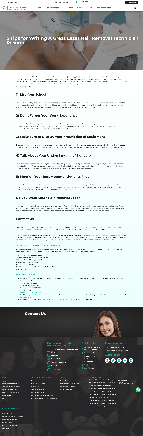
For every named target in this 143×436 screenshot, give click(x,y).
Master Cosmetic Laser (67, 389)
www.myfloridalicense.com (30, 292)
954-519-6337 (83, 2)
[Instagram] (107, 360)
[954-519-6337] (77, 2)
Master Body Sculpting (67, 386)
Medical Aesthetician (38, 392)
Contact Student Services (9, 425)
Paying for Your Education (9, 392)
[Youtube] (125, 360)
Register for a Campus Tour (9, 383)
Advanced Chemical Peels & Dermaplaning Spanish (96, 382)
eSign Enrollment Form (9, 419)
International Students (9, 389)
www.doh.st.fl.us (26, 297)
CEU (91, 8)
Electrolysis (35, 386)
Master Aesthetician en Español (67, 383)
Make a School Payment (9, 414)
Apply (39, 8)
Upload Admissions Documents (9, 416)
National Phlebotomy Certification (96, 391)
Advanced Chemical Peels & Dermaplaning (96, 380)
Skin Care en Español (38, 383)
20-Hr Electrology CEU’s (125, 383)
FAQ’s (4, 398)
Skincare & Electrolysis (38, 389)
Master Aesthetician (66, 381)
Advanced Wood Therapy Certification (96, 400)
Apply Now (6, 381)
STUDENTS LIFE (12, 2)
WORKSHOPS (81, 8)
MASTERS (69, 8)
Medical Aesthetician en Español (38, 395)
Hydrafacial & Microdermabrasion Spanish (96, 388)
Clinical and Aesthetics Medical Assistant (38, 398)
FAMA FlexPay (7, 395)
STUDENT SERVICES (104, 8)
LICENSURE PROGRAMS (54, 8)
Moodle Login (131, 2)
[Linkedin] (131, 360)
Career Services (7, 422)
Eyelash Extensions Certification (96, 397)
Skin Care (34, 381)
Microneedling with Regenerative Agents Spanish (96, 406)
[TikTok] (113, 360)
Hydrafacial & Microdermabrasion (96, 385)
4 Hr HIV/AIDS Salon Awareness (125, 381)
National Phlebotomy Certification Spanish (96, 394)
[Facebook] (119, 360)
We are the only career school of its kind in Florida (102, 235)
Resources (5, 428)
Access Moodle (7, 411)
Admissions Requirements (9, 386)
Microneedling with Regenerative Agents (96, 403)
